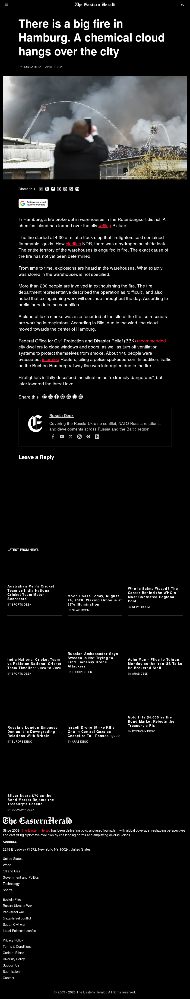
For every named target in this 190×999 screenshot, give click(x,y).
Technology (11, 883)
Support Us (11, 965)
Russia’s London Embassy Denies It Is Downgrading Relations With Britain (32, 731)
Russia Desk (32, 67)
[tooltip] (41, 189)
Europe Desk (82, 672)
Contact (8, 977)
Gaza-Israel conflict (17, 918)
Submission (11, 971)
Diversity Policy (14, 959)
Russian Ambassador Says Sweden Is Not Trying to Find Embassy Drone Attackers (93, 659)
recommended (151, 340)
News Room (80, 610)
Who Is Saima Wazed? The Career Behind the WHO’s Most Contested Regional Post (153, 594)
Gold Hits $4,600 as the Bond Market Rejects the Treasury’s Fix (151, 721)
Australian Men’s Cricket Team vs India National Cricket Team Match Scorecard (30, 592)
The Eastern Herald (35, 830)
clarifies (73, 243)
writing (104, 225)
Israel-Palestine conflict (20, 930)
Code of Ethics (13, 952)
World (7, 864)
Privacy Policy (13, 940)
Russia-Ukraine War (17, 905)
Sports (7, 889)
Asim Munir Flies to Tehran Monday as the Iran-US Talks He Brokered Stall (155, 663)
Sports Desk (21, 604)
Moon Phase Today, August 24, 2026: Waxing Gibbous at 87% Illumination (95, 600)
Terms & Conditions (17, 946)
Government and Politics (21, 877)
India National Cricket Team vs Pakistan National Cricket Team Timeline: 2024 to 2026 (34, 663)
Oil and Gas (11, 871)
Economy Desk (143, 731)
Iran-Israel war (13, 912)
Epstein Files (12, 899)
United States (12, 858)
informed (50, 359)
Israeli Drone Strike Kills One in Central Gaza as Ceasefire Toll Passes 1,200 (94, 731)
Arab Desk (140, 673)
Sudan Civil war (14, 924)
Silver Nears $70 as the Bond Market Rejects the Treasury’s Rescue (30, 799)
